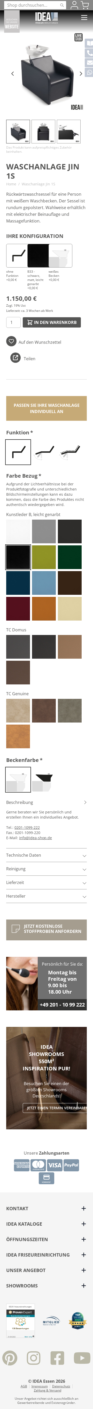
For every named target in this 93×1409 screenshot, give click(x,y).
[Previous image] (12, 73)
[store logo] (46, 18)
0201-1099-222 (27, 827)
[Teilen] (15, 358)
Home (11, 184)
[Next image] (80, 73)
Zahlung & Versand (47, 1390)
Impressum (40, 1386)
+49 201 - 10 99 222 (62, 1004)
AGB (24, 1386)
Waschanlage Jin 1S (38, 184)
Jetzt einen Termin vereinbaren (58, 1107)
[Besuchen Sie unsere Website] (12, 21)
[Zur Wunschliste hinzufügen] (11, 341)
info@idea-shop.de (35, 837)
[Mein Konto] (74, 5)
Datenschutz (61, 1386)
